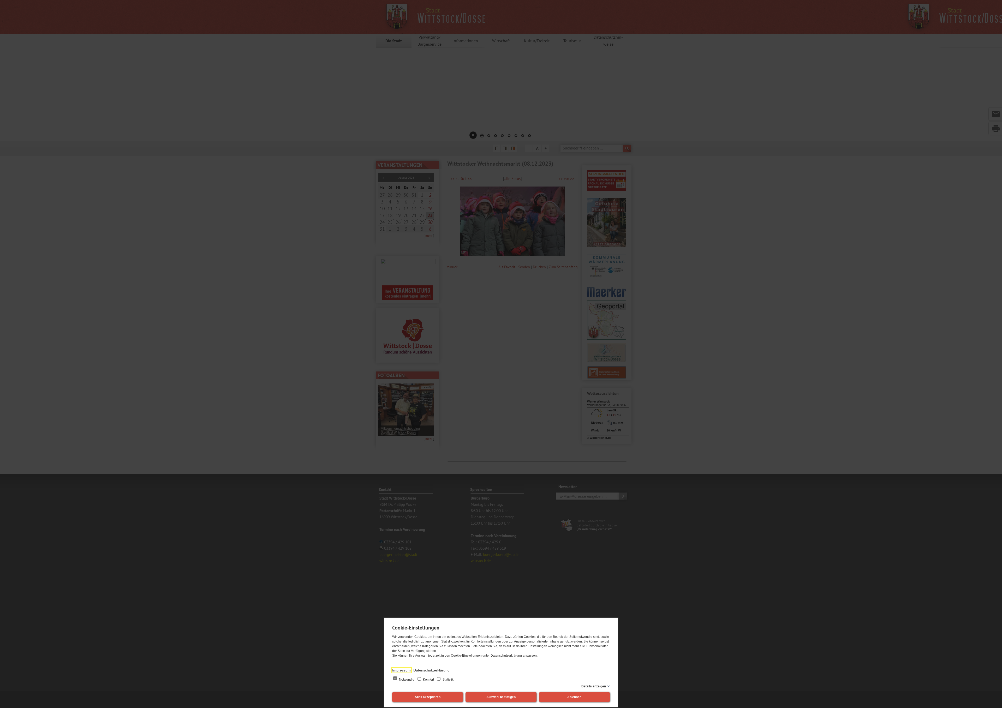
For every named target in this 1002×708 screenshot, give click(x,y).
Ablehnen (574, 697)
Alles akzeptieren (427, 697)
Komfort (428, 679)
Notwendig (406, 679)
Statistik (448, 679)
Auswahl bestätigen (501, 697)
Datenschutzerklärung (431, 670)
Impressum (401, 670)
